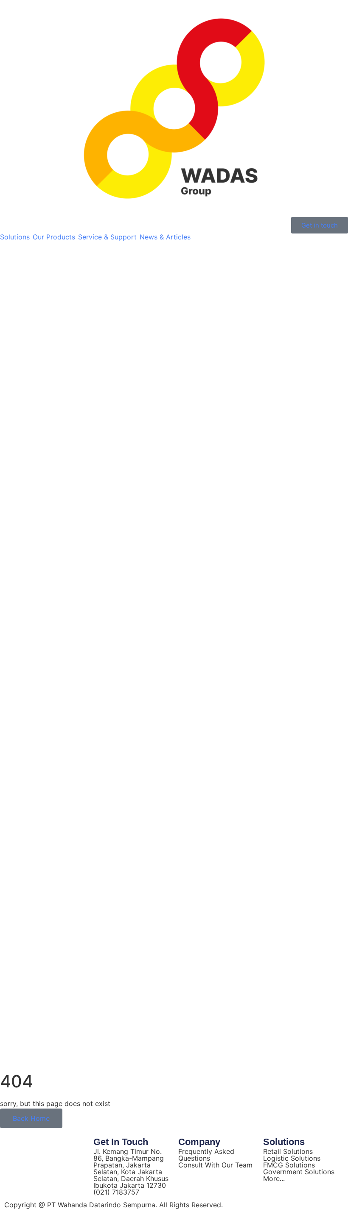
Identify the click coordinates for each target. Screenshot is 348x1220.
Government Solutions (298, 1171)
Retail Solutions (288, 1151)
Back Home (31, 1118)
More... (274, 1178)
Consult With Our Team (215, 1165)
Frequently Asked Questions (206, 1154)
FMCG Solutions (289, 1165)
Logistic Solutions (291, 1158)
